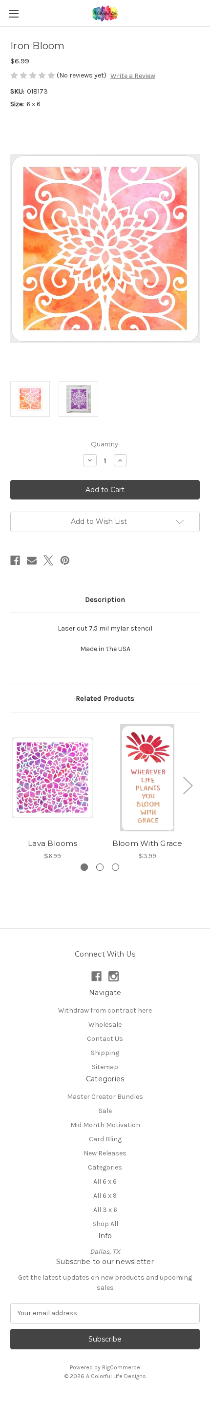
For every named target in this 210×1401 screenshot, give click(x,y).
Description (105, 599)
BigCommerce (121, 1367)
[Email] (32, 560)
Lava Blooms (52, 843)
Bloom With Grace (147, 843)
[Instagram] (113, 976)
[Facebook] (15, 560)
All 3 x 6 (105, 1210)
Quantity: (105, 444)
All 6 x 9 (105, 1195)
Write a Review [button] (132, 76)
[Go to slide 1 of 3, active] (84, 867)
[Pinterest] (65, 560)
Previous (12, 785)
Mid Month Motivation (105, 1125)
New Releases (105, 1153)
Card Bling (105, 1139)
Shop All (105, 1224)
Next (187, 785)
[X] (48, 560)
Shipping (105, 1053)
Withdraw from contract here (105, 1010)
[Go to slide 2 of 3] (100, 867)
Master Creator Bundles (105, 1097)
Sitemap (105, 1067)
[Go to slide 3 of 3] (115, 867)
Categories (105, 1167)
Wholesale (105, 1024)
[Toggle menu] (13, 13)
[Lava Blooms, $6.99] (52, 777)
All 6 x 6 (105, 1181)
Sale (105, 1111)
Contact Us (105, 1039)
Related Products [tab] (105, 698)
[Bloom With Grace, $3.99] (147, 777)
